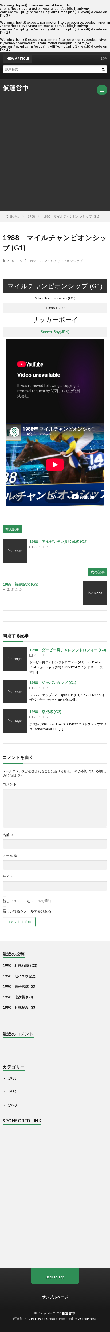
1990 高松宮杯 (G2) (19, 986)
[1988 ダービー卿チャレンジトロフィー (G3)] (15, 659)
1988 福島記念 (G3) (20, 584)
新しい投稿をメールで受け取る (27, 911)
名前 (8, 835)
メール (10, 855)
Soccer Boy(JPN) (55, 332)
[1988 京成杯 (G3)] (15, 721)
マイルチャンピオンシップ (63, 260)
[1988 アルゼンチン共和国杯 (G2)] (15, 551)
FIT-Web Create (44, 1319)
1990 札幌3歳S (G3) (20, 965)
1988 (33, 260)
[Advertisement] (55, 148)
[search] (103, 69)
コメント (10, 784)
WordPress (87, 1319)
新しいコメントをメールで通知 (27, 901)
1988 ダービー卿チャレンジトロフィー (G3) (67, 650)
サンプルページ (55, 1297)
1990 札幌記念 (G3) (19, 1007)
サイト (8, 876)
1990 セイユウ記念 (19, 976)
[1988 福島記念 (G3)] (95, 593)
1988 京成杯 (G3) (45, 711)
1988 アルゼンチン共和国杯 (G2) (58, 541)
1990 (12, 1105)
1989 (12, 1092)
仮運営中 (16, 88)
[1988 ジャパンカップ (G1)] (15, 691)
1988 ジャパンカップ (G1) (52, 682)
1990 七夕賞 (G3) (18, 997)
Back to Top (55, 1277)
